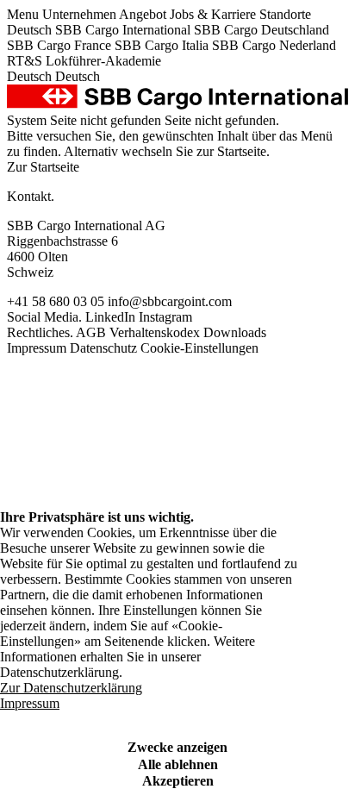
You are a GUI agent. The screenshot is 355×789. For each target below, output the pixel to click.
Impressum (29, 703)
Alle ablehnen (178, 764)
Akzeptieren (178, 780)
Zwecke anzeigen (177, 747)
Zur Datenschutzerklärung (71, 687)
